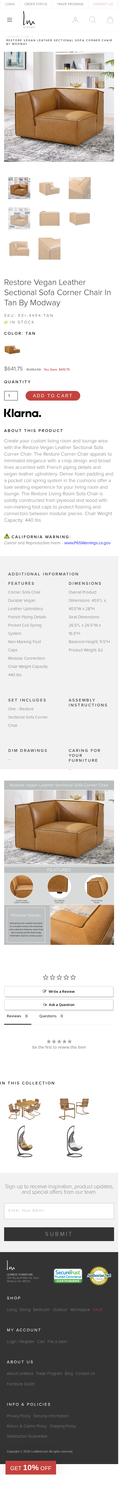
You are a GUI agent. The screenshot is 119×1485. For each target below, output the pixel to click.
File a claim (57, 1341)
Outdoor (60, 1309)
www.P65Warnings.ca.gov (87, 543)
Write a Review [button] (62, 991)
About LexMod (20, 1373)
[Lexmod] (29, 19)
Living (12, 1309)
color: (20, 333)
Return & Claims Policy (27, 1426)
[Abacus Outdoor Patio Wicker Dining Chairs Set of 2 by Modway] (74, 1108)
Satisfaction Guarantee (27, 1436)
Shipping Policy (62, 1426)
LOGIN (10, 4)
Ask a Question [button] (61, 1004)
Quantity (17, 381)
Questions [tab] (48, 1015)
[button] (30, 1468)
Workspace (80, 1309)
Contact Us (85, 1373)
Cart (41, 1341)
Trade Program (49, 1373)
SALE (98, 1309)
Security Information (51, 1415)
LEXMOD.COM (18, 37)
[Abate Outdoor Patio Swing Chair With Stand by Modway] (24, 1141)
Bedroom (41, 1309)
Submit (59, 1234)
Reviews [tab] (14, 1015)
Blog (69, 1373)
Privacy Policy (19, 1415)
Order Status (35, 4)
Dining (25, 1309)
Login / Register (21, 1341)
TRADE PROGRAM (70, 4)
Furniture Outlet (21, 1383)
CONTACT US (103, 4)
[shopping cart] (107, 20)
